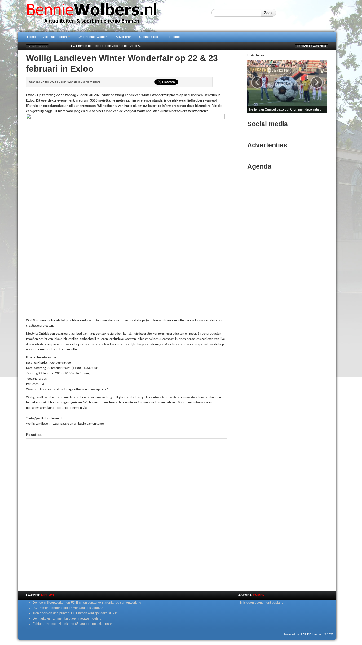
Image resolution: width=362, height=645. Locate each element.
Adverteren (124, 37)
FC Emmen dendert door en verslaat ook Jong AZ (68, 608)
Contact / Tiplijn (150, 37)
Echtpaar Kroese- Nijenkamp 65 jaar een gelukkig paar (72, 624)
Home (31, 37)
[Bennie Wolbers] (108, 15)
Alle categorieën (55, 37)
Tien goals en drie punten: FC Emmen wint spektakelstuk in (113, 46)
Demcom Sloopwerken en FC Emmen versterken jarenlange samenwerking (87, 602)
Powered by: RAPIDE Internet (303, 634)
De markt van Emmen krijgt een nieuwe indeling (67, 618)
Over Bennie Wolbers (93, 37)
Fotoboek (175, 37)
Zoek (268, 12)
